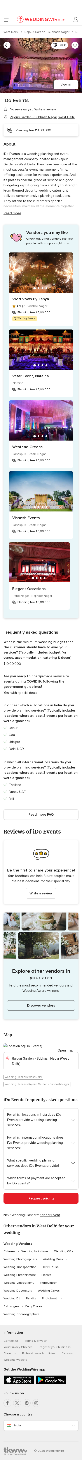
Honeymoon (49, 1283)
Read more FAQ (41, 814)
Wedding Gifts (63, 1251)
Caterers (9, 1251)
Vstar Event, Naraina (30, 376)
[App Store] (18, 1383)
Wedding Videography (18, 1283)
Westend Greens (27, 446)
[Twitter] (17, 1403)
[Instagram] (36, 1403)
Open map (65, 1050)
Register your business (55, 1347)
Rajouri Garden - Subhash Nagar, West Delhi (42, 117)
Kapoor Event (50, 1215)
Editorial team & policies (39, 1353)
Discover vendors (41, 1005)
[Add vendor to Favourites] (75, 45)
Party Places (33, 1306)
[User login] (76, 20)
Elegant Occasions (29, 588)
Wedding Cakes (49, 1290)
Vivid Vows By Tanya (30, 299)
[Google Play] (51, 1383)
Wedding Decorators (17, 1290)
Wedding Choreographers (21, 1314)
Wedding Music (53, 1259)
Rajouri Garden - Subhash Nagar (47, 32)
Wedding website (15, 1360)
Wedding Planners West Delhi (23, 1077)
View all (66, 84)
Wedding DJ (11, 1298)
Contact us (11, 1341)
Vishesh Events (26, 517)
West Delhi (11, 32)
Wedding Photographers (20, 1259)
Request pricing (41, 1198)
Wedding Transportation (20, 1267)
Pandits (31, 1298)
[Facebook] (7, 1403)
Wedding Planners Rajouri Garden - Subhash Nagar (37, 1084)
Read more (12, 213)
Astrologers (11, 1306)
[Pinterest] (27, 1403)
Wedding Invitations (34, 1251)
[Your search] (6, 45)
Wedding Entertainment (19, 1275)
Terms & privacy (36, 1341)
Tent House (50, 1267)
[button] (41, 872)
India (17, 1425)
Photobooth (50, 1298)
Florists (46, 1275)
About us (9, 1353)
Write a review (41, 893)
